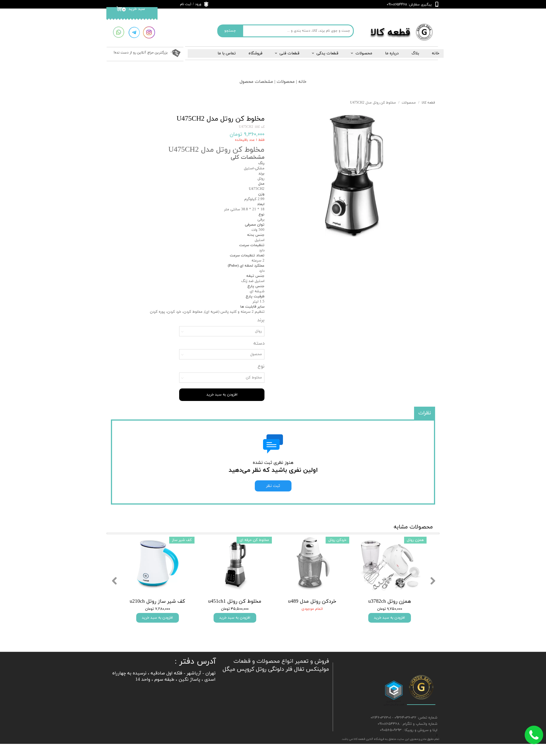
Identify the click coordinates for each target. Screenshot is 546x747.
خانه (435, 53)
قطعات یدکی (327, 53)
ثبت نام (185, 4)
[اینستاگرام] (149, 32)
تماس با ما (227, 53)
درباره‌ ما (392, 53)
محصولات (363, 53)
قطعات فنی (289, 53)
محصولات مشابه (413, 527)
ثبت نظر (273, 486)
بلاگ (415, 53)
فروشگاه (255, 53)
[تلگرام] (134, 32)
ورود (198, 4)
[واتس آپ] (118, 32)
